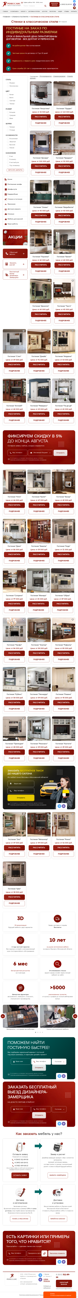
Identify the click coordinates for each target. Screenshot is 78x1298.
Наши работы (13, 224)
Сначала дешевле (59, 76)
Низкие (12, 148)
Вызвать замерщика (58, 1175)
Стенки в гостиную (20, 17)
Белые (12, 94)
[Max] (74, 4)
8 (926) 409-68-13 (66, 6)
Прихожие (11, 204)
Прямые (12, 127)
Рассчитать (41, 117)
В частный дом (14, 162)
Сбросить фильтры (15, 170)
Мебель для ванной (15, 219)
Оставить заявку (20, 1175)
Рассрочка (53, 11)
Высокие (12, 144)
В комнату (13, 159)
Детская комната (14, 209)
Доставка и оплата (34, 11)
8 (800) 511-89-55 (66, 4)
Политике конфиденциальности (18, 460)
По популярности (45, 76)
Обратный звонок (64, 1283)
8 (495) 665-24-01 (65, 2)
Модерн (12, 83)
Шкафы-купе (12, 189)
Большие (12, 112)
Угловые (12, 130)
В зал (11, 156)
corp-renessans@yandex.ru (64, 1288)
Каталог (23, 11)
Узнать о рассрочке (20, 1219)
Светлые (12, 100)
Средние (13, 115)
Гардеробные (13, 194)
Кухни (10, 179)
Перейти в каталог (57, 1219)
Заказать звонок (54, 4)
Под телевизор (15, 165)
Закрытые (13, 141)
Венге (11, 97)
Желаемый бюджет (40, 452)
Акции (60, 11)
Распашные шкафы (15, 184)
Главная (5, 11)
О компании (14, 11)
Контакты (74, 11)
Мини (11, 118)
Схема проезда (46, 1280)
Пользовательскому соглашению (37, 460)
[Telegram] (74, 1)
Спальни (11, 214)
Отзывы (66, 11)
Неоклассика (14, 86)
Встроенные (14, 138)
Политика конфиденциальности (29, 1295)
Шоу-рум (44, 11)
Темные (12, 103)
